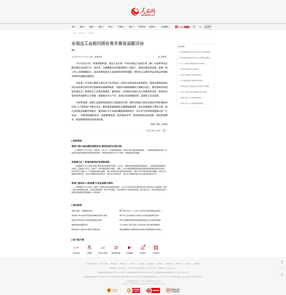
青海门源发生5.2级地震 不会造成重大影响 (92, 183)
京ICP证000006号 (175, 277)
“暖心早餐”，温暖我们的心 (82, 211)
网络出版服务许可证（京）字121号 (156, 277)
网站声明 (169, 264)
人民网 (74, 33)
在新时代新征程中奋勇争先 (189, 69)
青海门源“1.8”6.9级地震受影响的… (193, 103)
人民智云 (142, 253)
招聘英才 (123, 264)
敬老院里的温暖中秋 (80, 225)
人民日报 (76, 253)
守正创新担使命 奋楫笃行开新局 (191, 80)
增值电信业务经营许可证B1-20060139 (140, 272)
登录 (209, 27)
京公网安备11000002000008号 (192, 277)
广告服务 (132, 264)
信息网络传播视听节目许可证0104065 (96, 277)
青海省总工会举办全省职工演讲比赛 (86, 229)
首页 (73, 27)
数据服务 (160, 264)
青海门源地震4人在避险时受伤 (191, 75)
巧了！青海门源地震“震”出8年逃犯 (192, 63)
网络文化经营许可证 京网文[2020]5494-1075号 (126, 277)
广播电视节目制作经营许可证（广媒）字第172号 (172, 272)
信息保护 (188, 264)
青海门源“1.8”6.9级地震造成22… (191, 98)
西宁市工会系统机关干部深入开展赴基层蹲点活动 (139, 215)
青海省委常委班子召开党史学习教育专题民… (196, 52)
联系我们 (197, 264)
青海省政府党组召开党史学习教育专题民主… (196, 58)
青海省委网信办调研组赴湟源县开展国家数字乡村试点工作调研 (145, 229)
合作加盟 (141, 264)
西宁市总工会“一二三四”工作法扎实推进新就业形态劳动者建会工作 (146, 211)
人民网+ (89, 253)
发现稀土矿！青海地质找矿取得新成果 (90, 162)
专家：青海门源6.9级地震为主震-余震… (194, 92)
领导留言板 (115, 253)
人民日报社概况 (91, 264)
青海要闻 (91, 33)
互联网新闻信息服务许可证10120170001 (111, 272)
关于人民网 (104, 264)
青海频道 (82, 33)
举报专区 (142, 27)
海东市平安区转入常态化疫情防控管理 (87, 220)
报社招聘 (114, 264)
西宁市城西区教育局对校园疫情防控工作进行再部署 (140, 220)
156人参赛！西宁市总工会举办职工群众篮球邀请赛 (140, 225)
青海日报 (98, 57)
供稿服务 (151, 264)
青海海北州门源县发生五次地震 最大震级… (195, 86)
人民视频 (129, 253)
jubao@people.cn (171, 268)
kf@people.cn (121, 268)
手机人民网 (102, 253)
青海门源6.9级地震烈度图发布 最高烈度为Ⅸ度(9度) (97, 146)
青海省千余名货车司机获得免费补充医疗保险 (89, 215)
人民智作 (155, 253)
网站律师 (179, 264)
